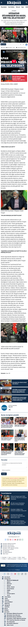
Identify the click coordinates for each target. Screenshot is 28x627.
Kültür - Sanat (21, 557)
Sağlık (8, 590)
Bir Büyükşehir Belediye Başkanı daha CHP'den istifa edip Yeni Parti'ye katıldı (20, 439)
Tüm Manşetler (6, 550)
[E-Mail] (9, 410)
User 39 (4, 47)
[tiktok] (22, 574)
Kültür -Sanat (10, 587)
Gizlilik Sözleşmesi (12, 558)
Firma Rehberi (8, 602)
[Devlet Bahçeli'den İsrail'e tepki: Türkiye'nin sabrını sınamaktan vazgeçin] (7, 433)
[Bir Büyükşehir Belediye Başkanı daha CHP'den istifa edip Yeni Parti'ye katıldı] (21, 433)
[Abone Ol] (26, 44)
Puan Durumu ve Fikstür (8, 549)
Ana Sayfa (7, 577)
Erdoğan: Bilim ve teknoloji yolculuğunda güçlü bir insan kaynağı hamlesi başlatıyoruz (7, 453)
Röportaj (7, 603)
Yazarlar (6, 600)
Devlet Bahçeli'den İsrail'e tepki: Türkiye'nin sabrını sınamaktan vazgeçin (7, 438)
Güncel (18, 7)
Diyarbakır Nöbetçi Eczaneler (9, 543)
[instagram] (11, 574)
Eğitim (9, 582)
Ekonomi (9, 583)
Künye (25, 558)
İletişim (20, 558)
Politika (4, 558)
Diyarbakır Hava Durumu (8, 545)
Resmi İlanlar (10, 588)
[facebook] (4, 574)
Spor (22, 7)
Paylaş (4, 44)
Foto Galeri (7, 597)
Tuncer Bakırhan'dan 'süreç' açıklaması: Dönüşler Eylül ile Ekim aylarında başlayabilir (20, 453)
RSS (4, 565)
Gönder (4, 473)
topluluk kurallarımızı (14, 478)
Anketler (7, 606)
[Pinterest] (10, 540)
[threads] (25, 574)
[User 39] (4, 407)
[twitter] (8, 574)
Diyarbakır (4, 7)
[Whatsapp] (22, 540)
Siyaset (14, 10)
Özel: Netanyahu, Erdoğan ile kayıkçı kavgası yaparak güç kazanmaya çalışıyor (7, 426)
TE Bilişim (17, 569)
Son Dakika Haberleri (7, 552)
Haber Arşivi (5, 553)
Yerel (8, 595)
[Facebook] (5, 540)
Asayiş (14, 557)
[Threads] (20, 540)
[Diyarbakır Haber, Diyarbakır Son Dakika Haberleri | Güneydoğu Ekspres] (14, 3)
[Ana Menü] (1, 2)
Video (6, 598)
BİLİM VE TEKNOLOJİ (12, 580)
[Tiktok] (18, 540)
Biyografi (7, 605)
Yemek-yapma (11, 593)
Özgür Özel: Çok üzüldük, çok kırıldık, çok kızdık (20, 426)
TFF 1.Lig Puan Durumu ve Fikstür (16, 620)
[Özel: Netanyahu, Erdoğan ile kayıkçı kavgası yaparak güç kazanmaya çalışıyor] (7, 420)
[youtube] (15, 574)
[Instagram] (13, 540)
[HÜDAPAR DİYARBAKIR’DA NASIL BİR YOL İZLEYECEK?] (14, 34)
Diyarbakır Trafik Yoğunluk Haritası (10, 548)
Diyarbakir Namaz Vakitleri (9, 546)
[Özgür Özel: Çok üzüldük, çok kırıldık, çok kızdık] (21, 420)
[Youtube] (15, 540)
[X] (8, 540)
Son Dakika (11, 7)
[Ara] (26, 2)
